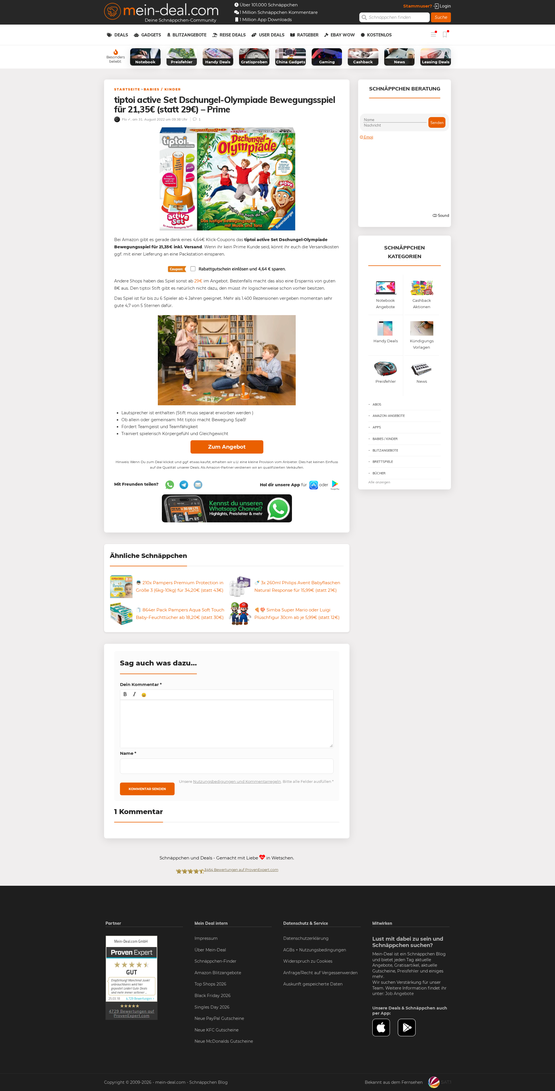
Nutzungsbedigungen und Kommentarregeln (237, 781)
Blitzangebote (189, 35)
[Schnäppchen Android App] (334, 484)
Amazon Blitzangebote (218, 972)
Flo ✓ (126, 119)
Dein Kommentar (141, 684)
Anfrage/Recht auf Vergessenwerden (320, 972)
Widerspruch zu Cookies (307, 961)
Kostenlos (379, 35)
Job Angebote (399, 993)
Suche (441, 17)
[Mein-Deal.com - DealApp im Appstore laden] (385, 1028)
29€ (198, 281)
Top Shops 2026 (210, 984)
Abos (377, 404)
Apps (377, 427)
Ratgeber (308, 35)
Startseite (127, 89)
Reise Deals (233, 35)
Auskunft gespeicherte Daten (313, 984)
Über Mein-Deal (210, 950)
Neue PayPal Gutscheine (219, 1018)
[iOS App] (313, 484)
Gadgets (151, 35)
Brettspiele (383, 462)
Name (128, 753)
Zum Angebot (227, 447)
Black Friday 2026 (213, 995)
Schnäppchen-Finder (215, 961)
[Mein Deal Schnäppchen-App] (410, 1028)
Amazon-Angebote (389, 416)
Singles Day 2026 (212, 1007)
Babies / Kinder (162, 89)
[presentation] (125, 695)
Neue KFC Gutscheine (216, 1030)
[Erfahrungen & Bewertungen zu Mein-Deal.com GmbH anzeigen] (132, 977)
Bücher (379, 473)
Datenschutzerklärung (306, 938)
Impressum (206, 938)
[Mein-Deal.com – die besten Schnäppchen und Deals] (161, 12)
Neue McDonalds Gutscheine (224, 1041)
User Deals (271, 35)
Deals (121, 35)
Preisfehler (408, 971)
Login (445, 6)
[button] (125, 694)
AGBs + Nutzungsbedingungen (314, 950)
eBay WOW (343, 35)
